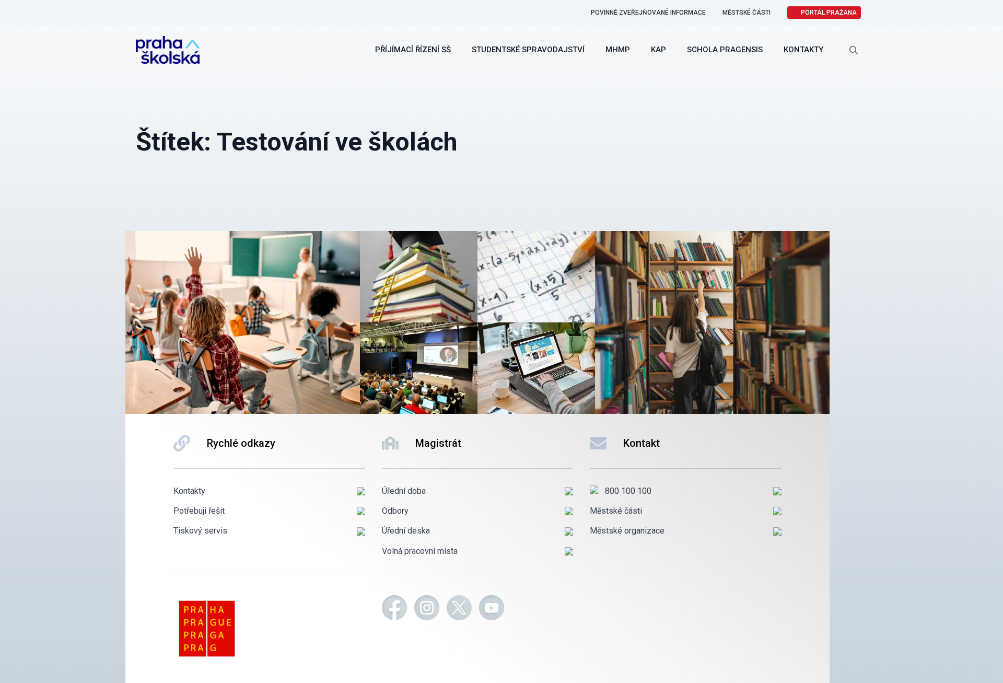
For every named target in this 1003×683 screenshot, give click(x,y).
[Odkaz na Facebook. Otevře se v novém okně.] (394, 609)
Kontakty (803, 49)
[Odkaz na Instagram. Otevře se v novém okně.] (426, 609)
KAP (658, 49)
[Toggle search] (853, 50)
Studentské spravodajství (528, 49)
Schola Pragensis (725, 49)
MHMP (617, 49)
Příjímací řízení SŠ (413, 49)
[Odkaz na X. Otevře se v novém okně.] (459, 609)
